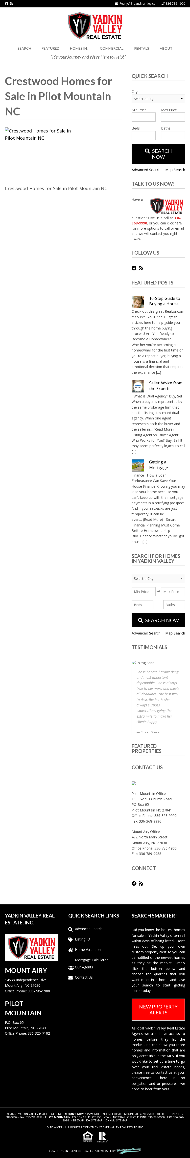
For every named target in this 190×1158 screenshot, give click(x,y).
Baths (165, 128)
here (178, 223)
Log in (53, 1151)
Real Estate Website (97, 1151)
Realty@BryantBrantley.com (138, 3)
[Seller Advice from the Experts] (138, 386)
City (135, 91)
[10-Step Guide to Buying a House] (138, 302)
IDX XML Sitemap (116, 1120)
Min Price (139, 110)
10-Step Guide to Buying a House (164, 301)
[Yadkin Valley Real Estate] (95, 25)
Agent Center (71, 1151)
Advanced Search (146, 169)
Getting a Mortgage (158, 464)
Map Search (175, 169)
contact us (163, 1072)
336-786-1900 (175, 3)
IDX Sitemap (94, 1120)
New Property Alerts (158, 1009)
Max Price (169, 110)
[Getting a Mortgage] (138, 465)
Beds (136, 128)
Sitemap (78, 1120)
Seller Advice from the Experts (165, 385)
